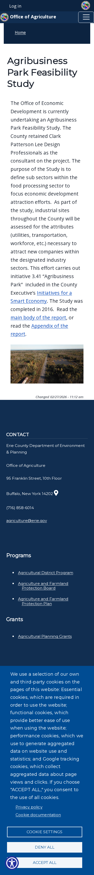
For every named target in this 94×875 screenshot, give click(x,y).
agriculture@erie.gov (26, 520)
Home (20, 32)
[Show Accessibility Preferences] (12, 863)
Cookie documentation (38, 814)
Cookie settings (44, 831)
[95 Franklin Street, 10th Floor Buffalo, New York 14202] (56, 493)
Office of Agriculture (32, 17)
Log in (15, 6)
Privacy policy (29, 807)
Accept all (44, 862)
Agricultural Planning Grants (45, 636)
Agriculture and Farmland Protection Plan (43, 601)
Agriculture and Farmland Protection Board (43, 586)
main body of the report (38, 317)
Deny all (44, 847)
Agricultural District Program (45, 572)
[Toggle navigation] (86, 17)
